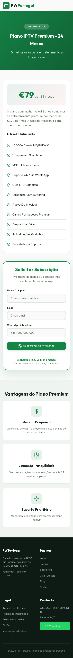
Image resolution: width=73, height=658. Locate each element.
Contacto (45, 587)
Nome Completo (16, 290)
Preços (44, 564)
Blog (42, 581)
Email (10, 307)
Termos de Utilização (14, 608)
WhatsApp (54, 626)
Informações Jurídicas (15, 631)
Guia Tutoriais (47, 575)
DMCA (6, 625)
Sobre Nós (46, 569)
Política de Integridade (15, 613)
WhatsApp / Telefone (19, 325)
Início (43, 558)
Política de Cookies (13, 619)
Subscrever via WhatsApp (38, 345)
